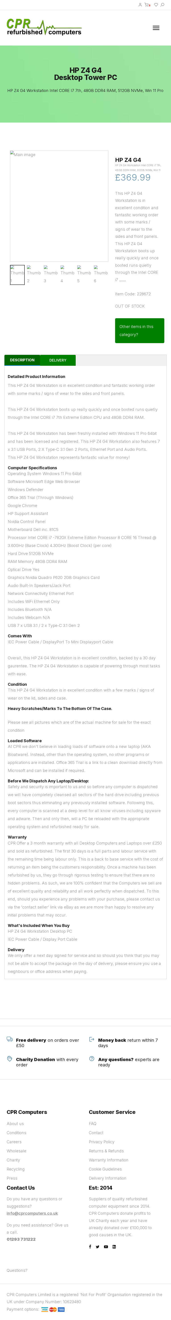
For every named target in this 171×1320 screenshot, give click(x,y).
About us (15, 1123)
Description (22, 360)
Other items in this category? (136, 330)
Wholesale (16, 1151)
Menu (156, 28)
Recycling (16, 1169)
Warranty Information (108, 1160)
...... (122, 279)
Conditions (16, 1132)
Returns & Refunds (106, 1151)
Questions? (17, 1270)
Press (12, 1178)
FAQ (92, 1123)
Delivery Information (107, 1178)
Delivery (57, 360)
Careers (14, 1141)
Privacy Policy (101, 1141)
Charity (13, 1160)
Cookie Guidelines (105, 1169)
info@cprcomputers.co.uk (32, 1213)
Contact (96, 1132)
